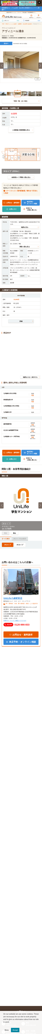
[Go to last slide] (2, 505)
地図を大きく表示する (30, 377)
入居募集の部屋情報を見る (21, 130)
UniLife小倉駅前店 (12, 598)
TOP (3, 24)
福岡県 (20, 24)
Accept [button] (15, 1030)
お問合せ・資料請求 (12, 203)
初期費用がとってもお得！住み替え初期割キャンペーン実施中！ (21, 8)
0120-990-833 (21, 624)
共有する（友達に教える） (32, 209)
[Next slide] (40, 66)
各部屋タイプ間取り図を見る (21, 177)
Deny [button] (7, 1030)
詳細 (21, 321)
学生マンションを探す (11, 24)
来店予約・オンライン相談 (32, 202)
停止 (14, 533)
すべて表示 (6, 539)
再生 (5, 533)
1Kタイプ (7, 545)
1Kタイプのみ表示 (19, 539)
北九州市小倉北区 (27, 24)
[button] (3, 93)
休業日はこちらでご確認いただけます (14, 620)
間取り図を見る (25, 247)
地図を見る (24, 227)
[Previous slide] (2, 66)
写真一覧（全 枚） (21, 101)
